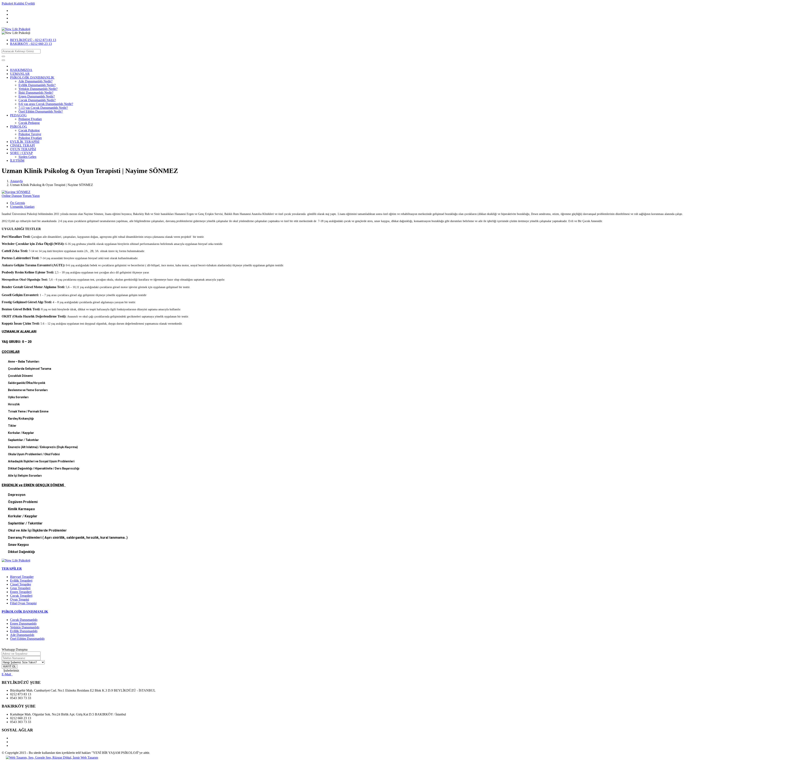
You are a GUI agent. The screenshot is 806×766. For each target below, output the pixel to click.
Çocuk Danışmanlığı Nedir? (37, 100)
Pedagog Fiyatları (30, 119)
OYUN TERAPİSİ (23, 149)
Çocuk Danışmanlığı (23, 620)
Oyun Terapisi (19, 599)
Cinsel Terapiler (20, 584)
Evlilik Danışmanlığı (23, 631)
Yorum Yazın (31, 196)
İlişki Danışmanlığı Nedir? (35, 92)
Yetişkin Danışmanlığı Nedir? (38, 89)
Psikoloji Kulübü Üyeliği (18, 3)
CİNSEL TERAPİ (22, 145)
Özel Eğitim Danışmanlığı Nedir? (40, 111)
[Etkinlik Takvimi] (16, 560)
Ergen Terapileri (20, 592)
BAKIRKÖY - (31, 44)
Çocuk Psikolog (29, 130)
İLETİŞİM (17, 160)
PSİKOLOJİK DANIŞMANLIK (32, 77)
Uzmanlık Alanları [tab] (22, 206)
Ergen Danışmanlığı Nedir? (36, 96)
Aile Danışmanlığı (22, 635)
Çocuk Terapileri (21, 595)
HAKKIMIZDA (21, 70)
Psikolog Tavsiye (29, 134)
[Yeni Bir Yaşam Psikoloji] (16, 29)
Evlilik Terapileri (21, 580)
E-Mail (7, 674)
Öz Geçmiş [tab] (17, 203)
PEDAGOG (18, 115)
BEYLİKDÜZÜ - (33, 40)
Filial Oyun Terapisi (23, 603)
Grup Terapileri (20, 588)
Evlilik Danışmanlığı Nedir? (37, 85)
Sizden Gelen (27, 157)
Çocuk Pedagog (29, 123)
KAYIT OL (9, 666)
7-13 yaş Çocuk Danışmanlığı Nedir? (43, 107)
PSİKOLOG (18, 126)
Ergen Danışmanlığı (23, 623)
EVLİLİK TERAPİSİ (24, 141)
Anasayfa (16, 181)
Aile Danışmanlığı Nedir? (35, 81)
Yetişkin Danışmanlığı (24, 627)
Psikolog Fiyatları (30, 138)
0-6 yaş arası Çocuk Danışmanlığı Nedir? (45, 104)
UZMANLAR (20, 73)
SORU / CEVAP (21, 153)
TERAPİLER (12, 568)
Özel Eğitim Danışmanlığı (27, 638)
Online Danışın (12, 196)
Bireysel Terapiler (22, 577)
